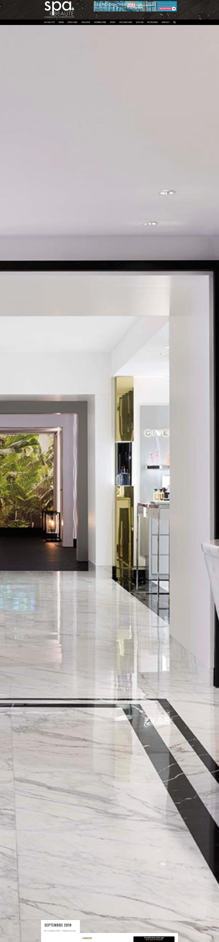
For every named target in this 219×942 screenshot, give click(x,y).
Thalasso (85, 22)
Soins (61, 22)
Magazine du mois (69, 930)
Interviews (152, 22)
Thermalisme (100, 22)
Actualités (49, 22)
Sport (113, 22)
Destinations (125, 22)
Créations (72, 22)
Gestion (140, 22)
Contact (166, 22)
